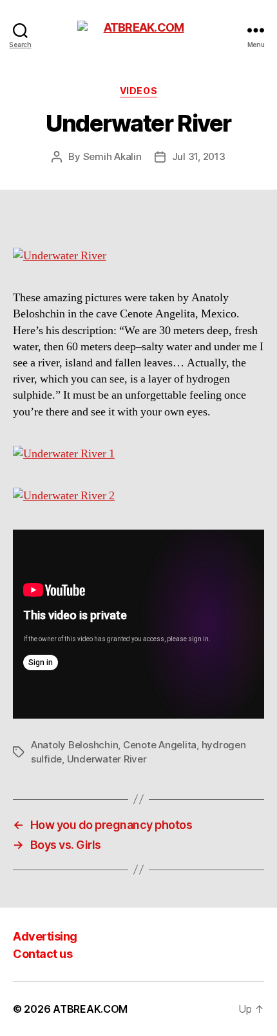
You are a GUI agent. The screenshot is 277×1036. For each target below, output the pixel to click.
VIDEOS (138, 90)
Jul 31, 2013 (198, 156)
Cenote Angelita (159, 745)
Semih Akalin (112, 156)
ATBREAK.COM (90, 1008)
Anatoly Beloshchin (74, 745)
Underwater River (107, 759)
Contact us (42, 954)
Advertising (45, 936)
